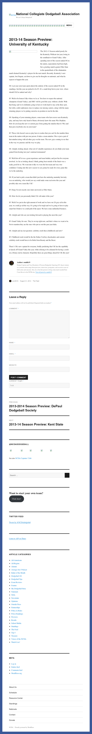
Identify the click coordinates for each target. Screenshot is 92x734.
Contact (12, 714)
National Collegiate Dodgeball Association (48, 13)
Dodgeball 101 (16, 576)
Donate (12, 720)
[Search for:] (37, 475)
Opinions (14, 601)
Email (12, 354)
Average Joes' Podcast (19, 569)
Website (13, 365)
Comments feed (16, 670)
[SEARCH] (67, 475)
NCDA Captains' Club (23, 458)
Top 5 (13, 632)
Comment (14, 308)
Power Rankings (17, 614)
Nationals (14, 591)
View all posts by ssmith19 (43, 272)
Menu (69, 25)
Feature (14, 585)
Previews (14, 617)
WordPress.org (16, 673)
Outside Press (16, 604)
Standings (14, 626)
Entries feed (15, 667)
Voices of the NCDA (18, 639)
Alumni (14, 566)
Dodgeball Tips (16, 579)
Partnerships (15, 607)
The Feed (36, 281)
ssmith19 (15, 281)
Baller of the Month (18, 573)
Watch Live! (15, 642)
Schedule (13, 692)
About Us (12, 687)
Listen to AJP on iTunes (17, 538)
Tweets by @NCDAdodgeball (20, 522)
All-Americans (16, 560)
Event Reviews (16, 582)
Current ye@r (16, 381)
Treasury (14, 636)
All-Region (15, 563)
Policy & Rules (16, 610)
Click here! (16, 498)
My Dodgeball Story (18, 588)
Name (12, 342)
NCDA (11, 727)
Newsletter (15, 598)
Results (13, 620)
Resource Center (16, 698)
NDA (13, 595)
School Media (16, 623)
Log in (13, 664)
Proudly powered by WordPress (24, 727)
